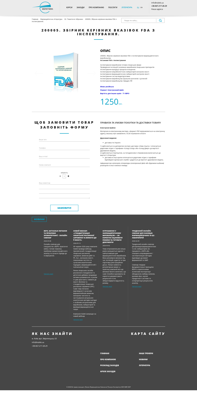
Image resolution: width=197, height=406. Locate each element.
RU (138, 7)
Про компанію (96, 7)
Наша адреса (157, 9)
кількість (64, 173)
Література (127, 7)
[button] (39, 73)
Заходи (80, 7)
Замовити (64, 207)
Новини (143, 359)
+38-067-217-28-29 (159, 6)
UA (141, 7)
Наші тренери (146, 353)
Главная (104, 353)
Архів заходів (107, 371)
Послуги (112, 7)
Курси (69, 7)
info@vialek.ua (157, 2)
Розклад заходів (109, 365)
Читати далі (48, 274)
